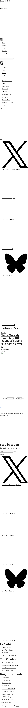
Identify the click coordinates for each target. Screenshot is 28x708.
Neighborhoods (7, 81)
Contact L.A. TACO (8, 691)
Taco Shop (5, 86)
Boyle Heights (6, 683)
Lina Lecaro (5, 349)
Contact (4, 105)
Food (3, 43)
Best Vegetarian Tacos (9, 668)
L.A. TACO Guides (7, 650)
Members (5, 91)
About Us (5, 89)
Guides (4, 67)
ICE (3, 78)
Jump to (4, 398)
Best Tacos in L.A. (7, 662)
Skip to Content (5, 1)
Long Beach (6, 680)
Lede (17, 706)
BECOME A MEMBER (8, 689)
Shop (3, 48)
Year (15, 398)
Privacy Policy (6, 697)
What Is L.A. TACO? (8, 699)
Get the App (6, 100)
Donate (4, 51)
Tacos (4, 73)
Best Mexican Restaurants (10, 665)
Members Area (6, 94)
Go (23, 398)
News (4, 45)
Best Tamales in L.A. (8, 670)
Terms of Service (7, 694)
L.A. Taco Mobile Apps (9, 655)
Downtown (5, 677)
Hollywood (5, 685)
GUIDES (4, 53)
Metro (4, 83)
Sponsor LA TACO (7, 102)
